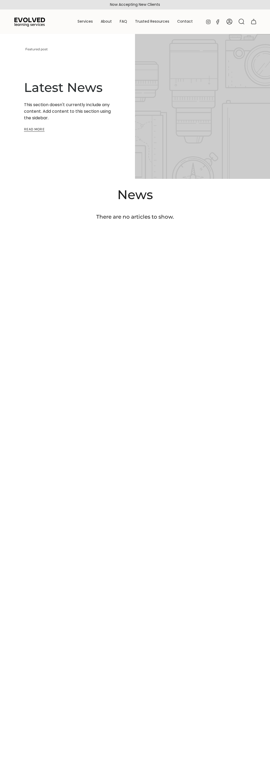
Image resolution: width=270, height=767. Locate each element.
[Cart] (254, 21)
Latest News (63, 87)
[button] (85, 21)
